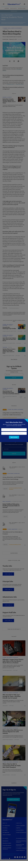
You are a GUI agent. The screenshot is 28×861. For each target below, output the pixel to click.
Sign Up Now (14, 437)
